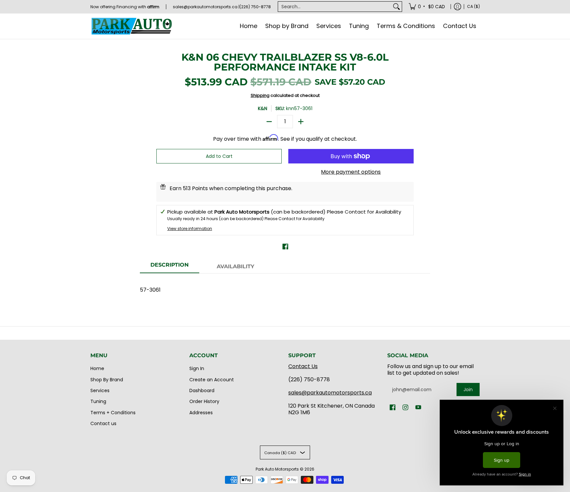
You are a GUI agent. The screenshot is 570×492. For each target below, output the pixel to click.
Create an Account (211, 379)
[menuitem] (427, 6)
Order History (204, 401)
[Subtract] (269, 121)
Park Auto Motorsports (277, 469)
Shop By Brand (106, 379)
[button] (285, 246)
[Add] (301, 121)
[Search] (396, 7)
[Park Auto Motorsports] (131, 26)
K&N (262, 108)
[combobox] (334, 7)
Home (97, 368)
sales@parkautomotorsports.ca (330, 392)
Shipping (260, 95)
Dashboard (201, 390)
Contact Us (303, 366)
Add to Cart (219, 156)
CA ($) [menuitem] (473, 6)
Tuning (98, 401)
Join (468, 389)
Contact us (103, 423)
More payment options (351, 172)
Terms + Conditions (113, 412)
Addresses (201, 412)
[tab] (169, 267)
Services (100, 390)
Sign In (196, 368)
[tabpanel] (285, 286)
